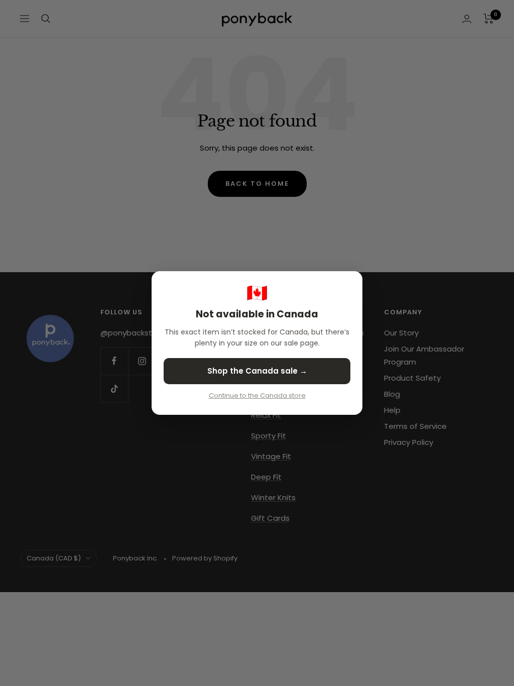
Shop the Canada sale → (257, 371)
